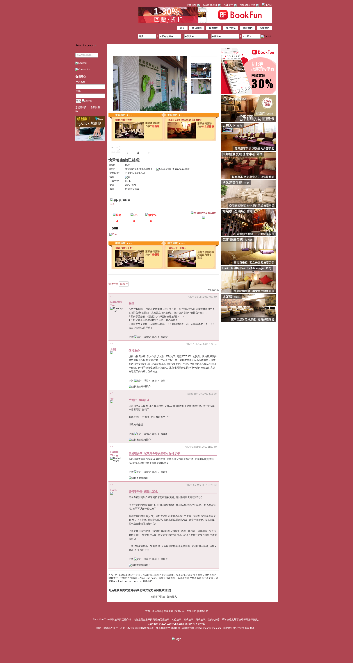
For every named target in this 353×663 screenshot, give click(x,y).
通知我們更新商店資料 (205, 213)
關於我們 (247, 27)
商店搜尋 (197, 27)
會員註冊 (95, 107)
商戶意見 (231, 27)
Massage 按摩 (248, 4)
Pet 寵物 (192, 4)
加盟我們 (264, 27)
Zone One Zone (105, 21)
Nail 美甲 (229, 4)
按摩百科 (214, 27)
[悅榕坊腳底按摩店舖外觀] (201, 77)
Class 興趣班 (210, 4)
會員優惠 (169, 611)
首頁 (182, 27)
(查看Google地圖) (181, 169)
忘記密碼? (80, 107)
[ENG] (268, 4)
